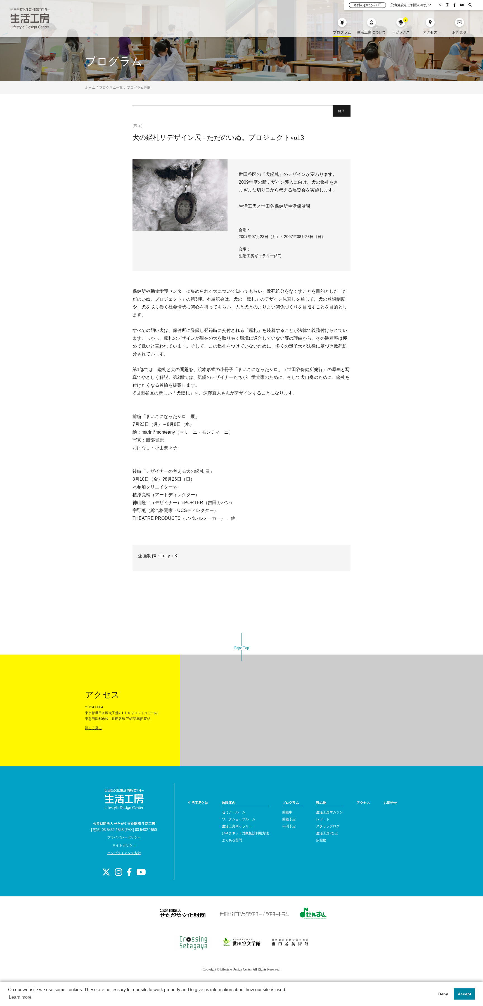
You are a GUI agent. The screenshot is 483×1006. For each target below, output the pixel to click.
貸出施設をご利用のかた (409, 5)
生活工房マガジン (329, 812)
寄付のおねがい (367, 5)
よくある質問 (232, 840)
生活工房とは (198, 803)
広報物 (321, 840)
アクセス (363, 803)
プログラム (290, 803)
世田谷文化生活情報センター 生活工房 (30, 18)
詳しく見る (93, 728)
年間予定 (289, 826)
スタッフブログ (328, 826)
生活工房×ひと (327, 833)
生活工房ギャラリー (237, 826)
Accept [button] (464, 994)
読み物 (321, 803)
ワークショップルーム (238, 819)
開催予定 (289, 819)
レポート (323, 819)
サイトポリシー (124, 845)
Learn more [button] (20, 997)
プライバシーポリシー (124, 837)
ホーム (90, 87)
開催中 (287, 812)
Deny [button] (443, 994)
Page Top (241, 648)
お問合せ (390, 803)
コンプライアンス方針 (124, 853)
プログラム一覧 (111, 87)
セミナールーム (233, 812)
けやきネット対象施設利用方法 (245, 833)
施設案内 (228, 803)
